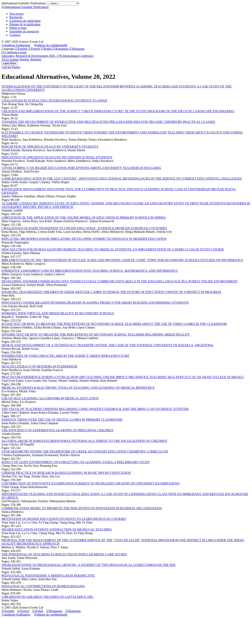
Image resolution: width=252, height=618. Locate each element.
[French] (34, 48)
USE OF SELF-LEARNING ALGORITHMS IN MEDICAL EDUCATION (50, 398)
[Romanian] (60, 48)
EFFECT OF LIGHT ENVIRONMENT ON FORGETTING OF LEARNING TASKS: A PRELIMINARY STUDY (76, 462)
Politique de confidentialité (50, 45)
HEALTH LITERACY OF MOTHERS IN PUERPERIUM (39, 366)
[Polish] (46, 48)
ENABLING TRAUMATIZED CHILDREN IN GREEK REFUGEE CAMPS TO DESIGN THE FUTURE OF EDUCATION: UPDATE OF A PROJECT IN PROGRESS (111, 292)
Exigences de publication (25, 20)
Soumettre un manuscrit (24, 31)
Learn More (9, 63)
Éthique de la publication (24, 24)
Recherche (16, 17)
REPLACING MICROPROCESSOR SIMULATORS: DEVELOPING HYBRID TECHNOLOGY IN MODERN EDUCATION (84, 238)
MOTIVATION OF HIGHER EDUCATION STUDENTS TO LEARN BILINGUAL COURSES (64, 519)
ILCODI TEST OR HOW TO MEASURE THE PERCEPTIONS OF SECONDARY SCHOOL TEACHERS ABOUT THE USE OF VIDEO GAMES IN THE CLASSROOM (114, 324)
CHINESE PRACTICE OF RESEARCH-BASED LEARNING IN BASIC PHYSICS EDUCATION (66, 472)
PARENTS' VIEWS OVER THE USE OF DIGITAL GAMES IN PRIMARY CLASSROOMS (62, 419)
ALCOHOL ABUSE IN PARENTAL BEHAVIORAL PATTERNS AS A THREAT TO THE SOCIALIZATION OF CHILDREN (84, 441)
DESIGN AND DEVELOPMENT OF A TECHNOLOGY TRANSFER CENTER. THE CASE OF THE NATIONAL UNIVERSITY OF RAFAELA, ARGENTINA (107, 345)
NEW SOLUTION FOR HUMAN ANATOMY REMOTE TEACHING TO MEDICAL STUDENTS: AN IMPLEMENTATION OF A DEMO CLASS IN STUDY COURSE (113, 249)
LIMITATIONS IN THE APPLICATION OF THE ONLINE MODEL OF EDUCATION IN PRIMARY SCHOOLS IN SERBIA (84, 217)
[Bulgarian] (76, 48)
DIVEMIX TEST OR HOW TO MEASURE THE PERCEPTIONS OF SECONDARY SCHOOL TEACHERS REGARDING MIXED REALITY (96, 334)
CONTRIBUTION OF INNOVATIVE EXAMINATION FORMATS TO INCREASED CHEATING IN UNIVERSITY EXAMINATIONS (91, 483)
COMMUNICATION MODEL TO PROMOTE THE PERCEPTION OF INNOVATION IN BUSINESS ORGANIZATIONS (82, 508)
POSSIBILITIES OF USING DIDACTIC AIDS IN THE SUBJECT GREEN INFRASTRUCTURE (65, 355)
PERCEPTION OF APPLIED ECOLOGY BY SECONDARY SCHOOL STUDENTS (57, 157)
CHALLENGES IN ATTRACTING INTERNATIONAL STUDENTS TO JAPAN (54, 100)
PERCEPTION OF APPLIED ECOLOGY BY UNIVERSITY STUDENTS (50, 146)
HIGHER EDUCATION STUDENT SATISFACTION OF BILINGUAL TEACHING (57, 529)
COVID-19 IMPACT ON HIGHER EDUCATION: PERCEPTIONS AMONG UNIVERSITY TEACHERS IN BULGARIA (81, 168)
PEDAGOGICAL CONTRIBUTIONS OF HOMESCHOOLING (43, 586)
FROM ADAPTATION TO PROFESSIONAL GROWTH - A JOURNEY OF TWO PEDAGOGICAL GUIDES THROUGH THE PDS (88, 565)
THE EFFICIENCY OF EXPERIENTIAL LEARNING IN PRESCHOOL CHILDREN (57, 430)
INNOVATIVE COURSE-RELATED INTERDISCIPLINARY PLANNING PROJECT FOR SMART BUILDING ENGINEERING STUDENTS (95, 302)
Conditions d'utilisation (16, 45)
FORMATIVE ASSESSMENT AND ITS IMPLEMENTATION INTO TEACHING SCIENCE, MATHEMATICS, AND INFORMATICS (90, 270)
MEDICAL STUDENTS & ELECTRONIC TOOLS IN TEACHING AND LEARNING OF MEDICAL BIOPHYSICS (78, 387)
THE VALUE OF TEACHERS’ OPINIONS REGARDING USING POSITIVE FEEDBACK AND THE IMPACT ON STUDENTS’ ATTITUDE (95, 409)
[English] (21, 48)
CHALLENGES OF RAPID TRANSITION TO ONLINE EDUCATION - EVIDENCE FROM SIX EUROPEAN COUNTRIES (84, 228)
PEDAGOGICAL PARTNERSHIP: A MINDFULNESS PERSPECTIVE (48, 575)
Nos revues (16, 13)
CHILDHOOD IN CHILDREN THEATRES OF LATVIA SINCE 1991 (47, 597)
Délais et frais (17, 28)
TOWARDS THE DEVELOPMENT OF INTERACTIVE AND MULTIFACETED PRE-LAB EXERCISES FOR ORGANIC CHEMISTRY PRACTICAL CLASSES (108, 121)
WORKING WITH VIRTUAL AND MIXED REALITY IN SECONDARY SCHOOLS (58, 313)
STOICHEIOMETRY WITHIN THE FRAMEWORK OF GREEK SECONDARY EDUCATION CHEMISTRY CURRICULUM (85, 451)
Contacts (14, 35)
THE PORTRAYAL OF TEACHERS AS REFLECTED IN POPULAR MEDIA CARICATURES (64, 554)
